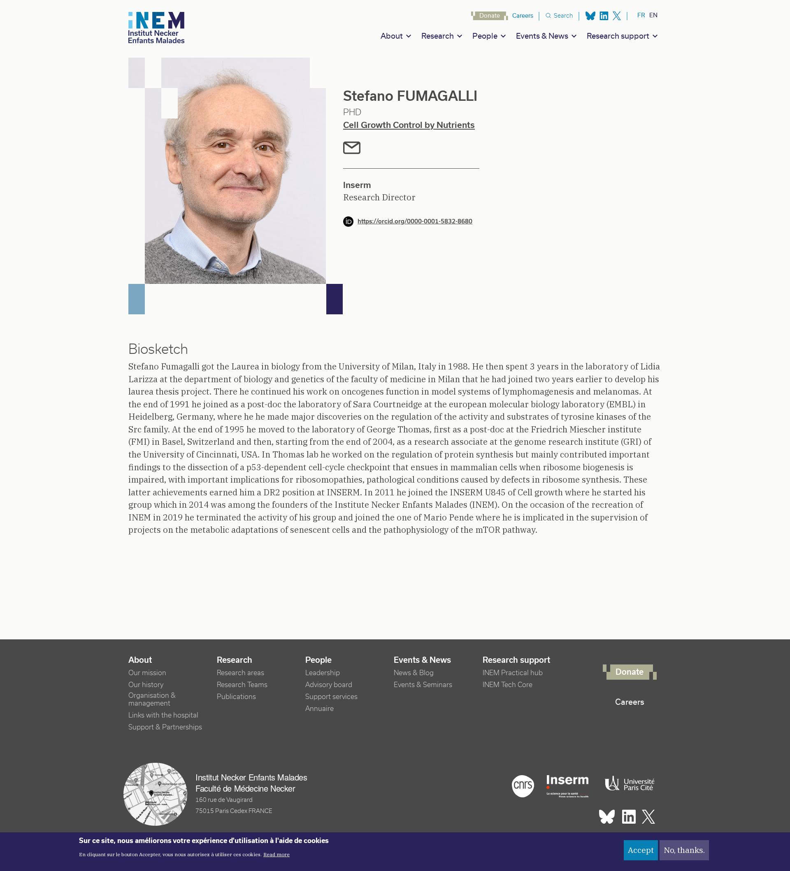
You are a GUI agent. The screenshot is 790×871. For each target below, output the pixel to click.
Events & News (542, 36)
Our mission (147, 673)
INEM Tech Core (507, 685)
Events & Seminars (423, 685)
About (392, 36)
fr (641, 15)
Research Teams (242, 685)
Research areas (240, 673)
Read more (276, 854)
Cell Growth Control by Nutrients (409, 125)
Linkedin (604, 16)
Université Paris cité (627, 783)
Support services (331, 697)
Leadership (322, 673)
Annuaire (319, 709)
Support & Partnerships (165, 727)
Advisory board (328, 685)
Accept (641, 850)
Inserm (567, 786)
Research (437, 36)
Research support (618, 36)
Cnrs (523, 786)
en (653, 15)
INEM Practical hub (513, 673)
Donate (489, 15)
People (484, 36)
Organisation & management (152, 699)
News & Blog (414, 673)
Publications (236, 697)
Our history (145, 685)
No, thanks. (684, 850)
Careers (522, 15)
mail (351, 148)
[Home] (156, 28)
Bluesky (590, 16)
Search (563, 15)
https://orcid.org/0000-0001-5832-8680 (415, 221)
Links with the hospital (163, 715)
